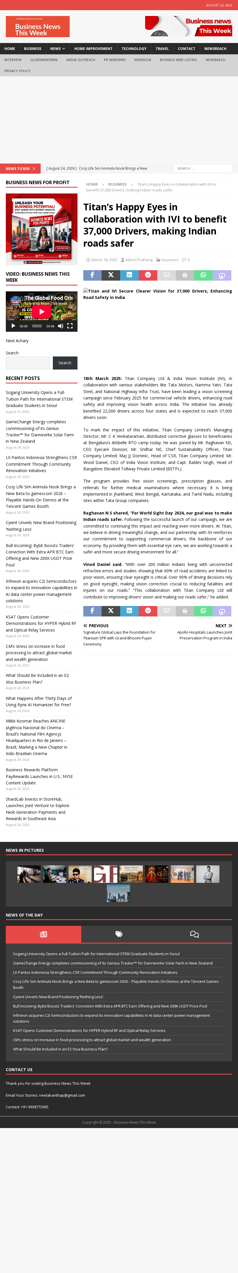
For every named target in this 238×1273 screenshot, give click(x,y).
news (55, 48)
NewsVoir (142, 60)
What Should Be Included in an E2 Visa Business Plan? (60, 1049)
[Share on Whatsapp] (203, 275)
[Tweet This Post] (111, 275)
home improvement (93, 48)
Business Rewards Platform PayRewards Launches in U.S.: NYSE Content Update (39, 776)
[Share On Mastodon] (222, 275)
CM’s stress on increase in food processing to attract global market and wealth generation (39, 652)
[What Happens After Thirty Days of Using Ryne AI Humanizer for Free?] (54, 874)
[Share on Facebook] (92, 275)
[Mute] (61, 326)
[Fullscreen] (70, 326)
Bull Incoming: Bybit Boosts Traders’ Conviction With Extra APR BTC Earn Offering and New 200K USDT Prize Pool (110, 1006)
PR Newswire (115, 60)
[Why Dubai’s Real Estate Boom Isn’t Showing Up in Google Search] (118, 893)
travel (162, 48)
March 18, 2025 (104, 259)
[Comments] (194, 934)
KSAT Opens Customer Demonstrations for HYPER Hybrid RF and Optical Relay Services (41, 623)
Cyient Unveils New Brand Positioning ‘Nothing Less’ (58, 996)
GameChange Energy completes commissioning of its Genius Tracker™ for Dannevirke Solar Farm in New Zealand (113, 963)
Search (12, 353)
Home (9, 48)
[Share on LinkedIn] (129, 275)
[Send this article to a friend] (166, 275)
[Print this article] (185, 275)
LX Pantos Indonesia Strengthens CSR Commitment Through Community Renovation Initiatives (41, 464)
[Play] (13, 326)
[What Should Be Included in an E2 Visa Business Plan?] (29, 874)
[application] (41, 311)
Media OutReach (80, 60)
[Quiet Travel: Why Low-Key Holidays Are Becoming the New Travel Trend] (131, 874)
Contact (186, 48)
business (32, 48)
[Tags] (119, 934)
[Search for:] (203, 168)
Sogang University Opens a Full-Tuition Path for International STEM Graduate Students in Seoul (39, 399)
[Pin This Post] (148, 275)
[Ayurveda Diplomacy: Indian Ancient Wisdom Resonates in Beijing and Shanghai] (182, 874)
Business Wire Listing (178, 60)
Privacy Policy (17, 71)
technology (134, 48)
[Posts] (43, 934)
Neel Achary (17, 340)
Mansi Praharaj (139, 259)
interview (12, 60)
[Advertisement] (119, 120)
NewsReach (215, 48)
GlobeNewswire (44, 60)
